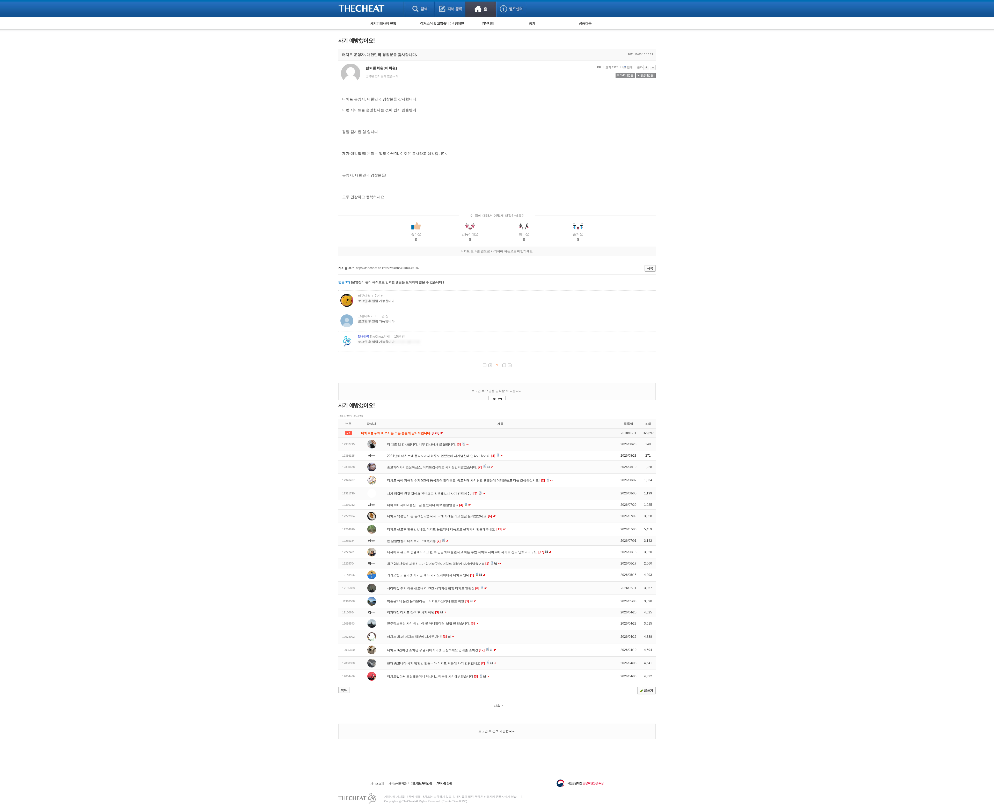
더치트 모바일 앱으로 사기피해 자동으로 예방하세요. (497, 251)
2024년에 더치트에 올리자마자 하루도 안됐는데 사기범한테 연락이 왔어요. (441, 456)
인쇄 (630, 67)
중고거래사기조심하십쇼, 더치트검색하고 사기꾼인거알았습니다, (434, 467)
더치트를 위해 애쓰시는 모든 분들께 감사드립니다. (400, 433)
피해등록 (450, 8)
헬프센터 (511, 8)
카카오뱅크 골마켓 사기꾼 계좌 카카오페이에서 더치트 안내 (430, 575)
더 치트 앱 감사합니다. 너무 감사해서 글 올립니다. (424, 444)
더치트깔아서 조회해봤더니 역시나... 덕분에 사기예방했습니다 (432, 676)
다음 (497, 706)
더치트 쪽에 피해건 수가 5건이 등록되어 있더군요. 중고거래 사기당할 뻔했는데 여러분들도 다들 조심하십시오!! (466, 480)
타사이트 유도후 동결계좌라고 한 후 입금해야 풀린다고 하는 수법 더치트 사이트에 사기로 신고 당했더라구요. (465, 552)
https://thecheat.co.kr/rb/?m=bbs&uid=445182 (388, 268)
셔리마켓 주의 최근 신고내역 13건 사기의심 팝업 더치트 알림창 (433, 588)
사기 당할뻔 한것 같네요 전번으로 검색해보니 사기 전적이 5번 (432, 493)
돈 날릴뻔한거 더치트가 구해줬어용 (414, 541)
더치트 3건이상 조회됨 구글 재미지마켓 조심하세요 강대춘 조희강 (436, 650)
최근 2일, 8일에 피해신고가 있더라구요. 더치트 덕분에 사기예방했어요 (438, 564)
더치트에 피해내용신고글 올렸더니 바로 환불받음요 (425, 505)
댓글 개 (344, 282)
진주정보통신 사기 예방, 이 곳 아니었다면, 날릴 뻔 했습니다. (431, 623)
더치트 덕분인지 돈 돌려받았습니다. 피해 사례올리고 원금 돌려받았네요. (439, 516)
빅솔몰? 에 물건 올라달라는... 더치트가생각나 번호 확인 (428, 601)
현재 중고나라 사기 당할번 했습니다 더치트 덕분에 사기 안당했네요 (436, 663)
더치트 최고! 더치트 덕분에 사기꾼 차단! (417, 637)
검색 (419, 8)
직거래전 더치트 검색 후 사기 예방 (413, 612)
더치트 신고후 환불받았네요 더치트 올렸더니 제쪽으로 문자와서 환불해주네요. (444, 529)
